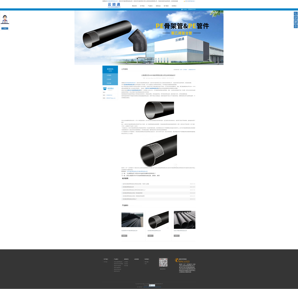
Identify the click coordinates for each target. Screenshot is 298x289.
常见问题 (109, 83)
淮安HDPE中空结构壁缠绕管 (118, 264)
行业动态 (109, 79)
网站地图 (146, 261)
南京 (147, 287)
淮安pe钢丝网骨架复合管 (118, 262)
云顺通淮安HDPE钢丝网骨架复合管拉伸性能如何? (192, 69)
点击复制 (148, 283)
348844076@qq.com (110, 98)
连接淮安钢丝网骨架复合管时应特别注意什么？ (134, 190)
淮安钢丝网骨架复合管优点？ (130, 199)
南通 (149, 287)
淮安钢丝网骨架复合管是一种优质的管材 (132, 193)
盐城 (144, 287)
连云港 (153, 287)
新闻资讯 (126, 259)
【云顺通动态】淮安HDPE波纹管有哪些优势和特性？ (141, 173)
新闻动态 (158, 6)
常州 (158, 287)
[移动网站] (296, 22)
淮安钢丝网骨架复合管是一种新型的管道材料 (134, 196)
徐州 (160, 287)
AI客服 (4, 28)
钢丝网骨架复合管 (143, 171)
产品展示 (150, 6)
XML (146, 263)
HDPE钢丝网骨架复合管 (132, 171)
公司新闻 (109, 75)
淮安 (151, 287)
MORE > (124, 235)
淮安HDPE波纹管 (117, 265)
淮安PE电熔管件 (117, 267)
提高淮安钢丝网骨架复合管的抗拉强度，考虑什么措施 (136, 184)
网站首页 (134, 6)
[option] (149, 37)
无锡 (156, 287)
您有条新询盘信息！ (190, 1)
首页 (181, 69)
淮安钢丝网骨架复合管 (112, 1)
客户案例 (166, 6)
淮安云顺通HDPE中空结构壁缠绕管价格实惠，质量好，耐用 (143, 175)
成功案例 (136, 259)
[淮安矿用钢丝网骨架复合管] (185, 220)
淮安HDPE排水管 (117, 269)
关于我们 (142, 6)
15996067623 (192, 9)
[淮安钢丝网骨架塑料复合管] (158, 220)
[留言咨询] (296, 18)
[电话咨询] (296, 14)
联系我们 (174, 6)
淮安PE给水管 (117, 271)
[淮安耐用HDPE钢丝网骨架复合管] (132, 220)
